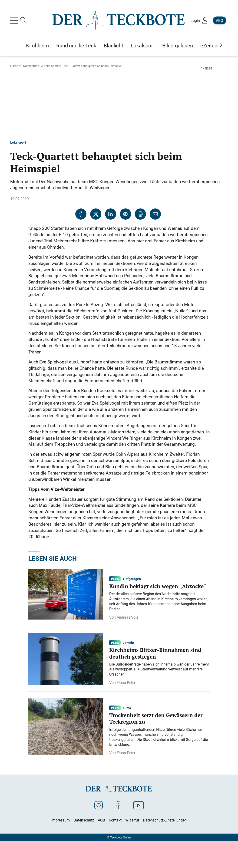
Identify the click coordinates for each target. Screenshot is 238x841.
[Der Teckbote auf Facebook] (118, 805)
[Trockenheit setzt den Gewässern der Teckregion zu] (65, 726)
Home (14, 66)
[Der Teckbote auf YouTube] (138, 805)
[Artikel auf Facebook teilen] (80, 214)
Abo (219, 20)
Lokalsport (51, 66)
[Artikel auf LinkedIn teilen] (110, 214)
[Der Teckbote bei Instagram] (98, 805)
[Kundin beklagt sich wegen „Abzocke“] (65, 593)
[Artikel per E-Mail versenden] (155, 214)
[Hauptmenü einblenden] (15, 20)
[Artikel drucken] (140, 214)
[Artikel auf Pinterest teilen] (125, 214)
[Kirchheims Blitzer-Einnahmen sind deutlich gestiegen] (65, 658)
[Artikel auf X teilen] (95, 214)
